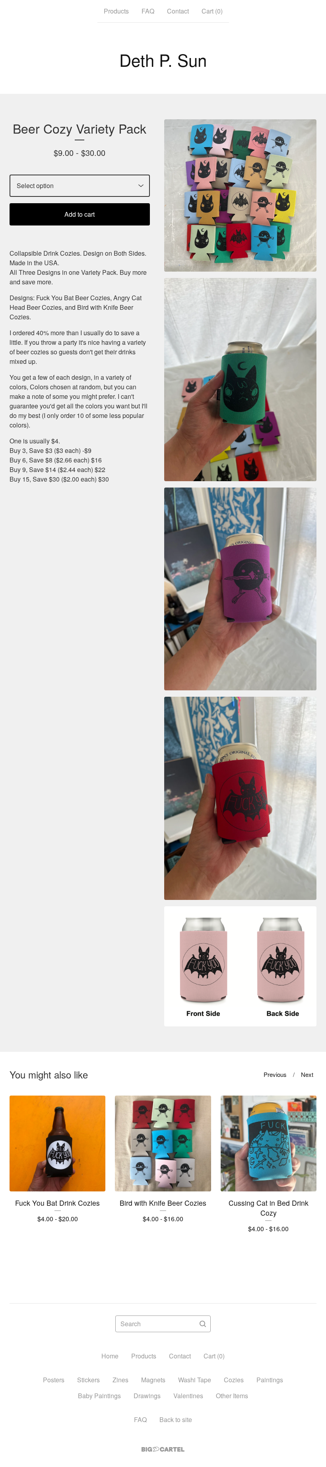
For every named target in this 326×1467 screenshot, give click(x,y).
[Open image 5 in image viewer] (240, 966)
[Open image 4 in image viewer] (240, 798)
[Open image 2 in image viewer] (240, 379)
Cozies (234, 1379)
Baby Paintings (99, 1395)
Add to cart (79, 214)
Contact (178, 11)
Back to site (175, 1419)
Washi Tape (194, 1379)
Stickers (88, 1379)
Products (116, 11)
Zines (120, 1379)
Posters (53, 1379)
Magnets (153, 1379)
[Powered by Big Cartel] (163, 1449)
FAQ (148, 11)
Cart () (212, 11)
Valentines (188, 1395)
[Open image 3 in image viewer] (240, 589)
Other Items (232, 1395)
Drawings (147, 1395)
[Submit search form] (203, 1324)
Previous (275, 1074)
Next (307, 1074)
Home (109, 1355)
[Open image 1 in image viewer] (240, 195)
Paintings (269, 1379)
